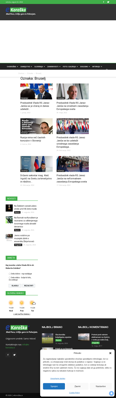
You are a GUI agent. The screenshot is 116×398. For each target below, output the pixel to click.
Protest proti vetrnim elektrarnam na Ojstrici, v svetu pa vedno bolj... (101, 337)
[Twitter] (108, 2)
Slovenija (38, 66)
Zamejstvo (25, 66)
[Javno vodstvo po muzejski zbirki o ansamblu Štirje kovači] (9, 237)
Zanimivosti (52, 66)
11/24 (22, 309)
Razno (17, 212)
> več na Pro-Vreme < (21, 314)
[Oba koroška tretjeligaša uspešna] (47, 338)
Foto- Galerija (69, 66)
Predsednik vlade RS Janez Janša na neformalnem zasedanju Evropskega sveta (72, 178)
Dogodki (84, 66)
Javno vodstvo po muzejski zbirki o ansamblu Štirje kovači (24, 238)
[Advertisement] (58, 41)
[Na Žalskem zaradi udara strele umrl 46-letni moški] (9, 208)
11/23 (11, 309)
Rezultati (28, 286)
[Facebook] (103, 2)
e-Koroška (11, 66)
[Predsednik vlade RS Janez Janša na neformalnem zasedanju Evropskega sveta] (73, 164)
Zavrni (77, 386)
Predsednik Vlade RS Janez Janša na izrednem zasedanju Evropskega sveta (72, 105)
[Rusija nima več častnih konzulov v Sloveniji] (36, 126)
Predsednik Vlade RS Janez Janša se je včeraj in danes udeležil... (34, 105)
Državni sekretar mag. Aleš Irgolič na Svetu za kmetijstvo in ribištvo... (36, 178)
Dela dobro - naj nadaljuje (21, 274)
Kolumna (11, 73)
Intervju (96, 66)
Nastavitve (101, 386)
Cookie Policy (74, 393)
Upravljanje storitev (57, 379)
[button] (110, 353)
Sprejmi (54, 386)
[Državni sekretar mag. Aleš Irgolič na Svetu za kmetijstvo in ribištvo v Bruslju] (36, 164)
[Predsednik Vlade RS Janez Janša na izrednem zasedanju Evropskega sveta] (73, 91)
